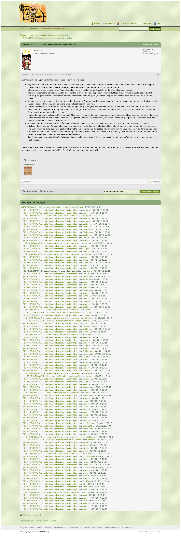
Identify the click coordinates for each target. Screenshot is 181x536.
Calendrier (146, 23)
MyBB (27, 532)
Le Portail (47, 528)
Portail (97, 23)
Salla (85, 285)
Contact (39, 528)
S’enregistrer (58, 29)
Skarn (37, 50)
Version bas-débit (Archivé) (79, 528)
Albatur (85, 365)
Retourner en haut (60, 528)
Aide (158, 23)
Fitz (88, 321)
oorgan (86, 442)
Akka (84, 487)
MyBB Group (44, 532)
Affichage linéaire (151, 45)
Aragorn (86, 210)
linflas (85, 315)
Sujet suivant (46, 191)
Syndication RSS (127, 528)
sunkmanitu (88, 276)
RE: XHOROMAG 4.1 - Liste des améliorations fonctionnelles (50, 210)
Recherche (110, 23)
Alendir (80, 207)
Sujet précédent (30, 191)
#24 (158, 74)
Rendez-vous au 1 (27, 35)
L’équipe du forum (27, 528)
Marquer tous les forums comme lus (105, 528)
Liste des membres (128, 23)
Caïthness (87, 224)
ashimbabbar (88, 426)
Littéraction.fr (61, 35)
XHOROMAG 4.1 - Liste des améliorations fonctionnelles (46, 207)
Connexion (46, 29)
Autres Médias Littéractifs (45, 35)
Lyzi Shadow (88, 423)
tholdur (86, 260)
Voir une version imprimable (32, 515)
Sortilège (86, 481)
